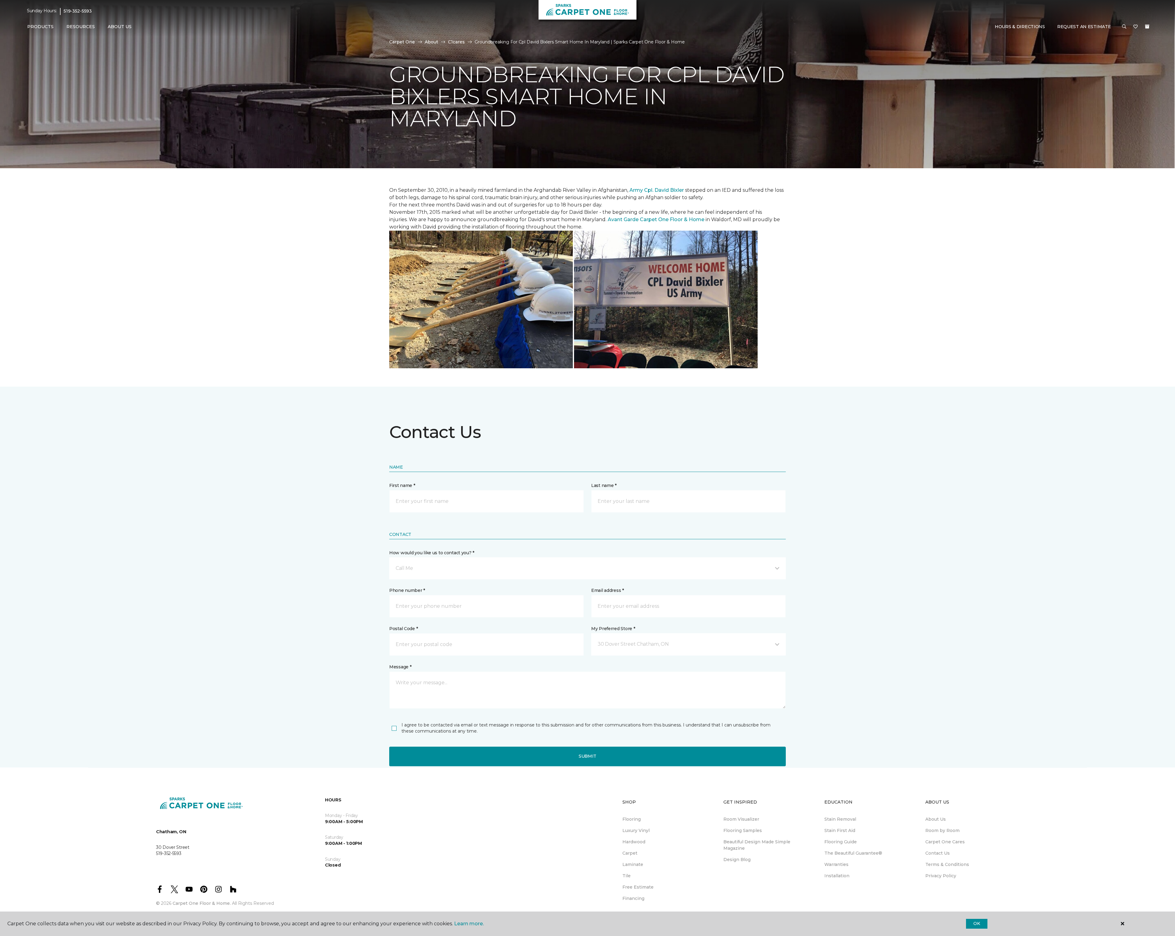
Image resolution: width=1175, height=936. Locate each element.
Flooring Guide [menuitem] (840, 842)
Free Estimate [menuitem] (638, 887)
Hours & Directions (1020, 26)
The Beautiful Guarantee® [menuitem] (853, 853)
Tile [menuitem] (626, 875)
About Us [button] (120, 26)
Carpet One (402, 42)
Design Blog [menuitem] (737, 859)
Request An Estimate (1084, 26)
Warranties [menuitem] (836, 864)
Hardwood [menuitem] (633, 842)
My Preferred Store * (613, 628)
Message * (400, 667)
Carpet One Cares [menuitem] (945, 842)
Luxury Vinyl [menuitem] (636, 830)
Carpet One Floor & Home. (202, 903)
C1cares (456, 42)
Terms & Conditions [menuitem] (947, 864)
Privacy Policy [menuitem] (940, 875)
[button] (1124, 27)
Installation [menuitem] (836, 875)
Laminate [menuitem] (632, 864)
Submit (587, 756)
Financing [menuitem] (633, 898)
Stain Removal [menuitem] (840, 819)
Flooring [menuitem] (631, 819)
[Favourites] (1135, 27)
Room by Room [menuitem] (942, 830)
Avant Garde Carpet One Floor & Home (656, 219)
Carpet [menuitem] (629, 853)
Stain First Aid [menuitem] (839, 830)
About (431, 42)
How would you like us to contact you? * (431, 553)
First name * (402, 485)
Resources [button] (80, 26)
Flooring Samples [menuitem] (742, 830)
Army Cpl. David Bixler (656, 190)
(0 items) (1147, 26)
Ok (976, 923)
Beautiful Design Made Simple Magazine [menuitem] (756, 845)
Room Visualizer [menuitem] (741, 819)
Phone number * (407, 590)
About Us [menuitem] (935, 819)
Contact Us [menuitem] (937, 853)
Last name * (604, 485)
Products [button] (40, 26)
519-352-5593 (78, 11)
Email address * (607, 590)
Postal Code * (403, 628)
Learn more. (469, 924)
